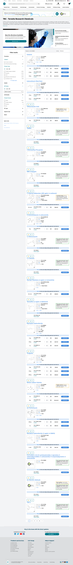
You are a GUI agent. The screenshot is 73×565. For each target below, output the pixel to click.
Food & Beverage (14, 545)
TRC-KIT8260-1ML (44, 303)
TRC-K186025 (43, 238)
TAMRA (29, 128)
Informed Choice (31, 551)
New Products (19, 0)
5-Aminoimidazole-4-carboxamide (37, 215)
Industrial (13, 549)
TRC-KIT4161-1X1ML (45, 435)
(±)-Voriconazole (32, 408)
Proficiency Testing (15, 551)
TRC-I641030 (43, 83)
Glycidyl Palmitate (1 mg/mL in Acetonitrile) (40, 280)
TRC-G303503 (43, 56)
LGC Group (30, 542)
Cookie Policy (46, 562)
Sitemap (46, 550)
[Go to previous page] (27, 521)
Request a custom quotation (50, 551)
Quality (9, 0)
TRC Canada (30, 554)
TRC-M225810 (43, 384)
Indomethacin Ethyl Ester (34, 81)
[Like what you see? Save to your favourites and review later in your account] (64, 4)
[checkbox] (4, 62)
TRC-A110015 (43, 482)
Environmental (14, 547)
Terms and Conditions (31, 562)
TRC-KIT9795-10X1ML (45, 282)
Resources (14, 0)
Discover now (15, 41)
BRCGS (29, 550)
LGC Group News (31, 544)
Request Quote (65, 142)
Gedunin (29, 54)
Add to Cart (65, 68)
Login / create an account (9, 14)
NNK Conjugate (31, 171)
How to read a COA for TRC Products (11, 123)
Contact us (31, 0)
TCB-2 (29, 502)
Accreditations (7, 127)
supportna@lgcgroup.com (61, 0)
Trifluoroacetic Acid (33, 106)
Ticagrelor (30, 353)
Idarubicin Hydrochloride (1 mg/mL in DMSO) (41, 433)
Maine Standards (31, 547)
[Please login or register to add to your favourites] (44, 68)
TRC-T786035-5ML (44, 108)
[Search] (38, 3)
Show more (14, 80)
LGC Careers (30, 545)
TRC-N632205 (43, 173)
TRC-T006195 (43, 130)
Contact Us (47, 544)
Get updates (51, 534)
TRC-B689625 (43, 325)
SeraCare (29, 548)
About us (5, 0)
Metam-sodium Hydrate (34, 382)
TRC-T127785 (43, 504)
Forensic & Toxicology (15, 548)
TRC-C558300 (43, 460)
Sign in (38, 65)
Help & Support (25, 0)
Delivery (46, 548)
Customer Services (48, 542)
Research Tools (14, 542)
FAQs (5, 125)
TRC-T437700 (43, 355)
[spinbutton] (49, 68)
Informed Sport (30, 552)
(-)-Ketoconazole (32, 236)
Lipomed (29, 555)
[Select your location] (68, 1)
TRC (39, 59)
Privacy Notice (39, 562)
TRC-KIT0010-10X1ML (45, 195)
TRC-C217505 (43, 260)
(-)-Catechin (30, 258)
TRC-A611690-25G (44, 217)
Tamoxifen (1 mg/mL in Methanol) (37, 301)
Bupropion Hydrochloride (35, 323)
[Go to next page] (42, 521)
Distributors (47, 547)
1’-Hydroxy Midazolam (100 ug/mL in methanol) (42, 193)
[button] (14, 56)
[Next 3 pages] (39, 521)
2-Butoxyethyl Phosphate (35, 150)
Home (4, 9)
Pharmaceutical (14, 544)
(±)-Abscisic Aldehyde (33, 480)
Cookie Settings (52, 562)
